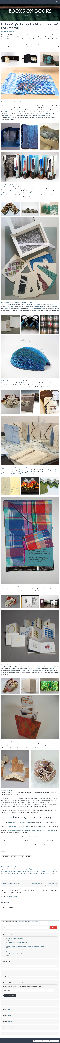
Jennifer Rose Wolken (12, 790)
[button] (10, 59)
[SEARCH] (57, 2)
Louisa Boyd (36, 871)
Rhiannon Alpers (19, 102)
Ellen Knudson (18, 468)
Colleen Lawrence (5, 586)
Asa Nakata (16, 664)
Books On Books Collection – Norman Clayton (14, 953)
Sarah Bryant (17, 185)
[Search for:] (26, 927)
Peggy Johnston (26, 380)
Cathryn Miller (46, 868)
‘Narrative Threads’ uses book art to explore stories (19, 822)
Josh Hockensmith (12, 871)
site (48, 117)
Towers (38, 304)
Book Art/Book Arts (7, 1)
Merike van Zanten (23, 873)
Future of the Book (14, 866)
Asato (43, 193)
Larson (45, 306)
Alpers (31, 193)
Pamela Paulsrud (40, 873)
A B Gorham (4, 380)
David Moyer (10, 664)
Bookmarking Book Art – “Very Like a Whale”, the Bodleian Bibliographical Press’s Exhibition (44, 883)
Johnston (55, 189)
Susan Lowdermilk (14, 586)
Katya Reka (3, 741)
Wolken (20, 189)
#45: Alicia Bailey (12, 836)
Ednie (36, 187)
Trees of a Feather (8, 115)
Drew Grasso (16, 869)
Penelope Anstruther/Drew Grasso (41, 102)
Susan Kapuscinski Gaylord (39, 875)
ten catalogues (48, 44)
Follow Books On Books (10, 995)
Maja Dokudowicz (5, 302)
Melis (27, 191)
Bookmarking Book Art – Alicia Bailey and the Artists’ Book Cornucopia (29, 25)
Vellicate (24, 115)
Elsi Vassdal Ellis (21, 302)
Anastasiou (38, 195)
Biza (20, 306)
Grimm (20, 193)
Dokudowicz (10, 306)
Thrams (56, 470)
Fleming (3, 195)
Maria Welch (4, 790)
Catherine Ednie (13, 302)
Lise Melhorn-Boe (29, 586)
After (9, 117)
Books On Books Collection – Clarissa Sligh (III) (15, 950)
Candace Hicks (33, 868)
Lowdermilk (51, 668)
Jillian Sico (9, 741)
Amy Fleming (29, 302)
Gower (17, 668)
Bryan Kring (27, 868)
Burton (44, 191)
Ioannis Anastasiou (28, 102)
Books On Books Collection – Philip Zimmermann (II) (16, 942)
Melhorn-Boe (18, 195)
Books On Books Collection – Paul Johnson (14, 938)
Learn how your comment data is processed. (29, 921)
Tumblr (9, 1015)
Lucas (53, 308)
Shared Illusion (40, 115)
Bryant (5, 189)
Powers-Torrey (35, 306)
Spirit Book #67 (45, 113)
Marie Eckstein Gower (12, 380)
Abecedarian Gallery (5, 39)
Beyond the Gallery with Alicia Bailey (17, 848)
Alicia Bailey (4, 185)
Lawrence (27, 304)
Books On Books (30, 10)
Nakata (55, 306)
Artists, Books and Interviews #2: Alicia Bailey (18, 826)
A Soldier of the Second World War (13, 111)
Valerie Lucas (22, 586)
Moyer (12, 386)
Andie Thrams (15, 741)
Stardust (21, 113)
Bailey (4, 193)
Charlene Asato (52, 102)
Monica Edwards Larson (27, 468)
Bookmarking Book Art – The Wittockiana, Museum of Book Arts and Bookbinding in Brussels (24, 946)
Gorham (44, 382)
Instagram (9, 1021)
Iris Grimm (20, 380)
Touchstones (36, 111)
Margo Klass (11, 468)
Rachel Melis (4, 664)
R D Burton (23, 185)
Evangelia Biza (10, 185)
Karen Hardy (19, 871)
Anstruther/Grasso (37, 189)
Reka (51, 187)
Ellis (2, 672)
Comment (54, 917)
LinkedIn (9, 1009)
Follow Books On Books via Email (15, 982)
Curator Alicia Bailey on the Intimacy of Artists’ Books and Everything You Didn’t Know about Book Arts (31, 830)
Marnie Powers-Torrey (24, 664)
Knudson (7, 308)
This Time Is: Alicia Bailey (14, 844)
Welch (20, 382)
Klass (11, 191)
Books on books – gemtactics (11, 896)
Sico (31, 382)
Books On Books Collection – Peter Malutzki (12, 882)
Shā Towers (21, 741)
